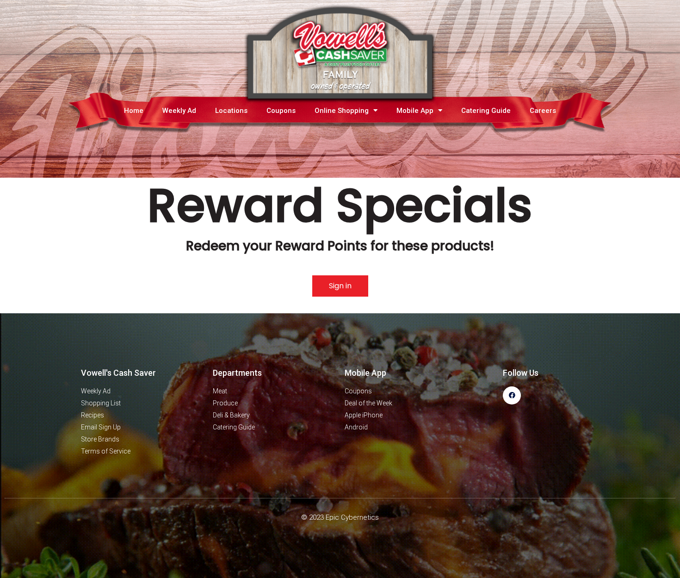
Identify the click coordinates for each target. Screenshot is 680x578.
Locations (231, 110)
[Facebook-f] (512, 395)
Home (133, 110)
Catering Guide (486, 110)
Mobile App (414, 110)
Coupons (281, 110)
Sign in (340, 285)
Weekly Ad (179, 110)
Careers (543, 110)
